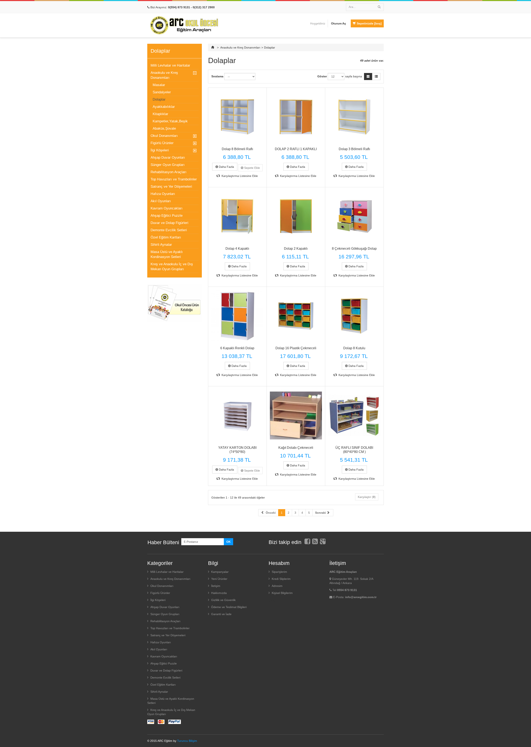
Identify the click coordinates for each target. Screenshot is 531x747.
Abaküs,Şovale (164, 128)
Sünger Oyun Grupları (168, 165)
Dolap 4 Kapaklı (237, 248)
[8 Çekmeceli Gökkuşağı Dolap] (354, 216)
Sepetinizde (369, 23)
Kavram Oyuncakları (167, 208)
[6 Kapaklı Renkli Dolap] (237, 316)
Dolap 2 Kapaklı (296, 248)
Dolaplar (159, 99)
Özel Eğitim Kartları (166, 237)
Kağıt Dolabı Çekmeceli (295, 447)
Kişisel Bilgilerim (282, 593)
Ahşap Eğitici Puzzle (167, 216)
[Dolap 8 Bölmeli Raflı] (237, 117)
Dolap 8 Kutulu (354, 348)
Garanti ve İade (221, 614)
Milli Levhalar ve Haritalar (170, 65)
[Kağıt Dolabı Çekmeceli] (296, 415)
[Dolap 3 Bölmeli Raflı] (354, 117)
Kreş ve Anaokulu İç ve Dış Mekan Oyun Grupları (172, 266)
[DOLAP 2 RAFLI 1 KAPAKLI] (296, 117)
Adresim (277, 586)
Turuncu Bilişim (187, 740)
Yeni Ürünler (219, 578)
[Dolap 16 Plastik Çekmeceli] (296, 316)
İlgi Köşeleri (160, 150)
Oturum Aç (338, 23)
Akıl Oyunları (161, 201)
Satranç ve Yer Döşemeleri (171, 187)
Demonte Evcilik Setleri (169, 230)
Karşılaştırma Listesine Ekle (239, 176)
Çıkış (272, 600)
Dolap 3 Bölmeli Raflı (354, 149)
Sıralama (217, 76)
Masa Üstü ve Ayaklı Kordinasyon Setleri (167, 254)
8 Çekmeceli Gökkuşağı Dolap (354, 248)
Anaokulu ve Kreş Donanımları (164, 75)
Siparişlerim (279, 571)
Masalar (159, 85)
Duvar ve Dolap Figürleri (169, 223)
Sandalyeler (162, 92)
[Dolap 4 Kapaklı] (237, 216)
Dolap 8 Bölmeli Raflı (237, 149)
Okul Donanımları (164, 136)
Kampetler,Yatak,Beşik (170, 121)
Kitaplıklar (160, 114)
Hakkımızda (219, 593)
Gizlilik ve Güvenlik (223, 600)
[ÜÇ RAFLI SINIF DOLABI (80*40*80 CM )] (354, 415)
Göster (322, 76)
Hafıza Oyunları (163, 194)
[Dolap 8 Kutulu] (354, 316)
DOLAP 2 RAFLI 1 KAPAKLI (296, 149)
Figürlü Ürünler (162, 143)
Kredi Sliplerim (281, 578)
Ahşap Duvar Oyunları (168, 157)
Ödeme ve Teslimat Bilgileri (229, 607)
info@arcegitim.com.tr (360, 597)
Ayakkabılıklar (164, 107)
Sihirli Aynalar (161, 245)
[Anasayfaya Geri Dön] (213, 47)
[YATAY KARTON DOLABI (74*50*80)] (237, 415)
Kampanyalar (220, 571)
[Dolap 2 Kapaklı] (296, 216)
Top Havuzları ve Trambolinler (174, 179)
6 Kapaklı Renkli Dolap (237, 348)
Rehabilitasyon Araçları (168, 172)
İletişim (215, 586)
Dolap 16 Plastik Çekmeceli (295, 348)
